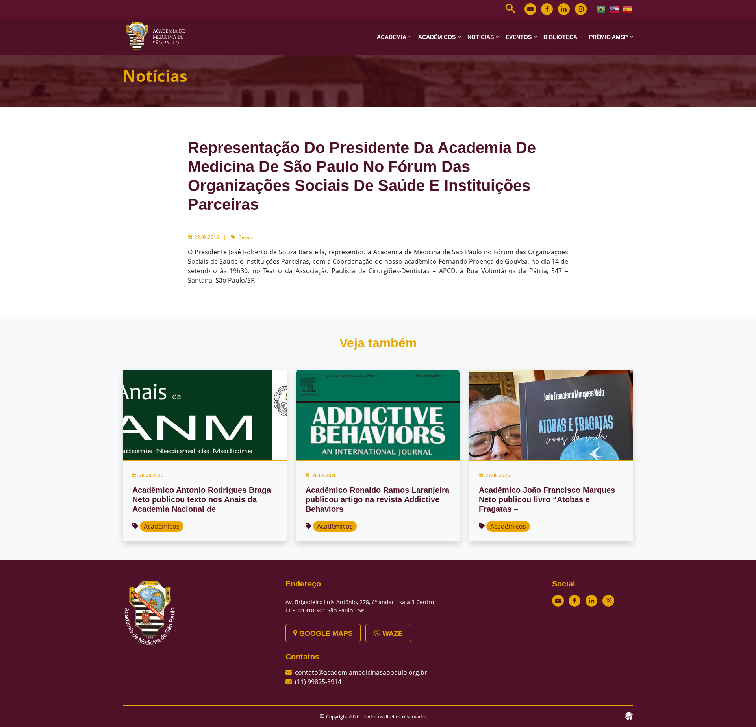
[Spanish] (628, 8)
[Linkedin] (564, 9)
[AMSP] (158, 35)
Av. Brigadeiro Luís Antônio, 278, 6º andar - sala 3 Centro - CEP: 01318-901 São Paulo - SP (361, 606)
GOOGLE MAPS (325, 633)
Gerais (245, 237)
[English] (615, 8)
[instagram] (581, 9)
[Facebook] (547, 9)
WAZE (391, 633)
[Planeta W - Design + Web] (628, 715)
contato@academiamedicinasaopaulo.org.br (361, 672)
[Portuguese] (601, 8)
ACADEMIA (391, 37)
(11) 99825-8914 (318, 681)
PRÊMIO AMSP (608, 37)
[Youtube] (530, 9)
